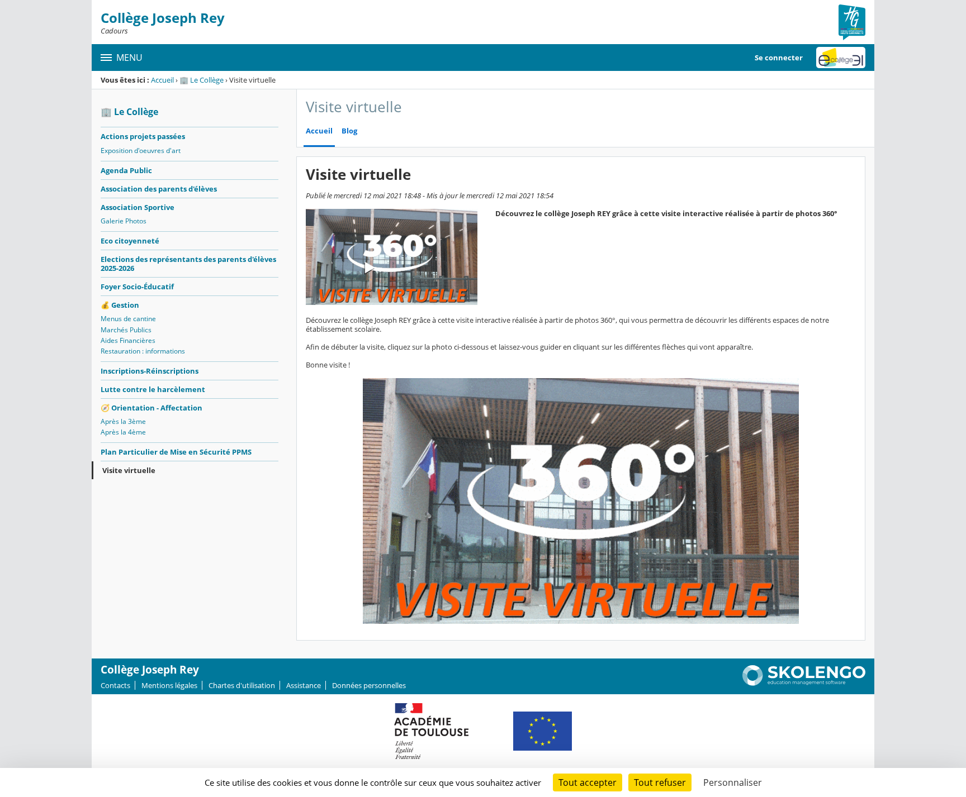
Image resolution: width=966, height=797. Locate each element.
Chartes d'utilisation (242, 685)
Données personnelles (369, 685)
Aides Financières (128, 340)
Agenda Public (126, 170)
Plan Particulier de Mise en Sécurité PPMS (176, 452)
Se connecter (779, 58)
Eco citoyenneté (130, 241)
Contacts (115, 685)
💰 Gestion (120, 305)
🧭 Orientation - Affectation (151, 408)
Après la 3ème (123, 421)
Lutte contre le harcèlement (153, 389)
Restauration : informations (143, 351)
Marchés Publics (126, 330)
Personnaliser (732, 782)
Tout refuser (660, 782)
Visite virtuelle (128, 470)
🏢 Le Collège (201, 80)
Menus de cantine (128, 318)
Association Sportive (137, 207)
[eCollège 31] (840, 57)
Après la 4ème (123, 432)
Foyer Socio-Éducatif (137, 286)
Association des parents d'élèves (159, 189)
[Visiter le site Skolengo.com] (803, 683)
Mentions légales (169, 685)
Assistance (303, 685)
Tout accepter (587, 782)
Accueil (162, 80)
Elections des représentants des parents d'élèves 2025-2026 (188, 263)
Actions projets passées (143, 136)
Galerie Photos (123, 221)
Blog (349, 131)
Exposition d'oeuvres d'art (141, 150)
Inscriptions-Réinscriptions (149, 371)
